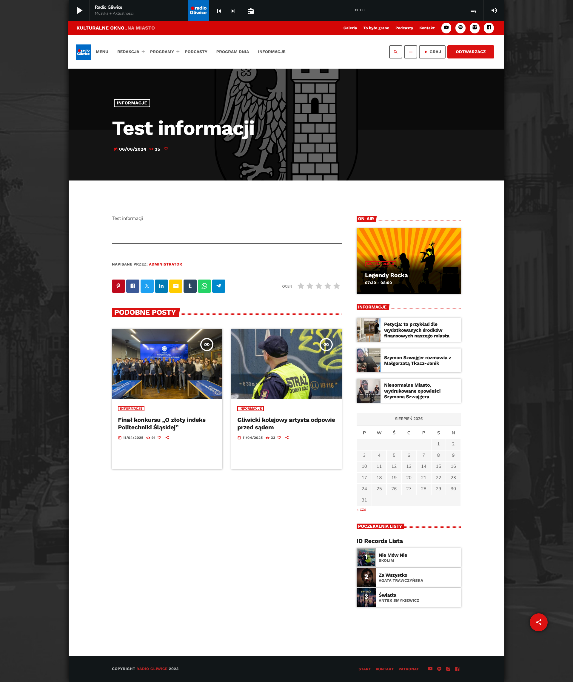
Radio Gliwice (151, 669)
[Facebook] (489, 28)
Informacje (132, 103)
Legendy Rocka (386, 275)
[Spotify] (460, 28)
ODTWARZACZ (471, 52)
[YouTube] (446, 28)
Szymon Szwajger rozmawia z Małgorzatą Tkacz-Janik (417, 360)
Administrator (165, 264)
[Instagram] (475, 28)
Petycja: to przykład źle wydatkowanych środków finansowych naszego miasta (416, 329)
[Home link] (83, 52)
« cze (361, 510)
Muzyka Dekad (380, 264)
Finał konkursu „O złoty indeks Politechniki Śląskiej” (162, 423)
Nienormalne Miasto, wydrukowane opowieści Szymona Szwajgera (412, 390)
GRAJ (432, 52)
